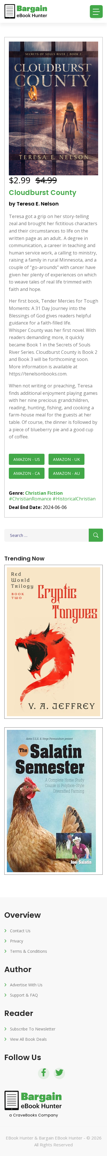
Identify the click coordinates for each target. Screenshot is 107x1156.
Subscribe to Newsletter (32, 1029)
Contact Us (20, 930)
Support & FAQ (24, 995)
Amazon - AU (66, 473)
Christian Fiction (44, 493)
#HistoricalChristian (74, 499)
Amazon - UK (66, 459)
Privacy (16, 941)
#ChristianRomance (30, 499)
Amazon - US (26, 459)
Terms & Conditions (28, 951)
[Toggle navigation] (96, 11)
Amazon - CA (26, 473)
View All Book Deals (28, 1039)
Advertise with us (26, 984)
